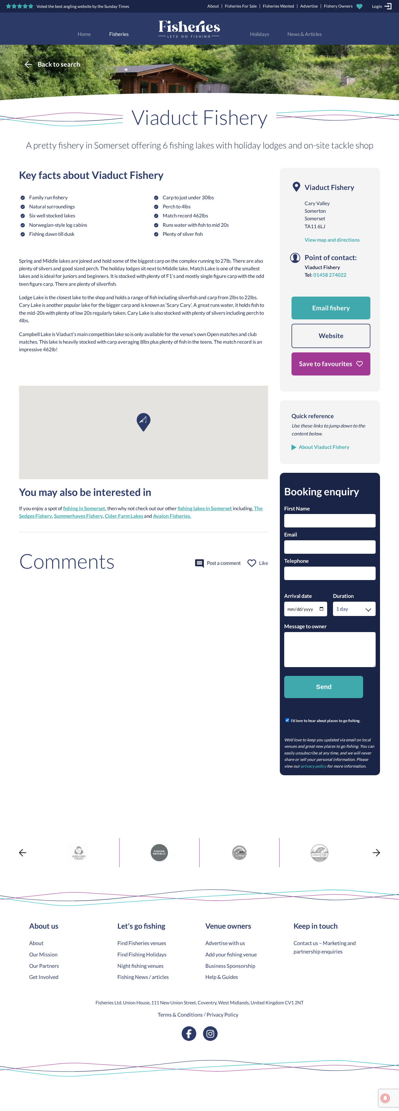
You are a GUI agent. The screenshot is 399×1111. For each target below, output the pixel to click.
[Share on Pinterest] (5, 859)
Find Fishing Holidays (141, 954)
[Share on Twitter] (5, 849)
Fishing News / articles (143, 977)
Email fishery (331, 308)
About (213, 6)
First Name (297, 508)
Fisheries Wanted (278, 6)
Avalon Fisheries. (172, 516)
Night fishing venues (140, 966)
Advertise (309, 6)
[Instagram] (210, 1033)
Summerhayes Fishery (78, 516)
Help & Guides (221, 977)
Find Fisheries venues (141, 943)
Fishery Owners (338, 6)
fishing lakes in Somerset (205, 508)
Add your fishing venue (231, 954)
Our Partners (44, 966)
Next (376, 852)
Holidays (259, 34)
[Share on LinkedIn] (5, 870)
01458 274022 (329, 275)
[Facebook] (189, 1033)
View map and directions (332, 240)
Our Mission (43, 954)
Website (331, 336)
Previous (22, 852)
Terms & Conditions (180, 1014)
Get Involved (43, 977)
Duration (343, 596)
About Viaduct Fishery (324, 447)
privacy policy (313, 766)
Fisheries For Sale (241, 6)
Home (84, 34)
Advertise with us (225, 943)
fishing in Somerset (84, 508)
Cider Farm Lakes (124, 516)
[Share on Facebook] (5, 838)
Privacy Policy (222, 1014)
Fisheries (119, 34)
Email (290, 534)
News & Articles (304, 34)
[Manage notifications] (385, 1098)
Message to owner (305, 626)
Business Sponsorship (230, 966)
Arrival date (298, 596)
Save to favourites (326, 364)
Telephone (296, 561)
